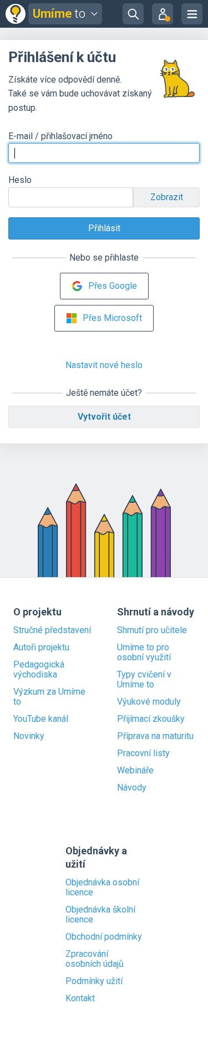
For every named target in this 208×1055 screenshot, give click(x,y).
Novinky (28, 736)
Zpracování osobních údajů (94, 959)
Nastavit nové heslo (104, 365)
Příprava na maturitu (155, 736)
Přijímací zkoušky (151, 719)
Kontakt (80, 998)
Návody (131, 788)
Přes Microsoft (112, 318)
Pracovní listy (143, 753)
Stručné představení (52, 630)
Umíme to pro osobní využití (144, 652)
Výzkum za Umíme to (49, 697)
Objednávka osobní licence (102, 888)
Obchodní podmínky (103, 937)
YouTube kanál (40, 719)
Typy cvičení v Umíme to (144, 680)
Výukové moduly (149, 702)
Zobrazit (166, 197)
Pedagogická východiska (38, 670)
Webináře (135, 771)
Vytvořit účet (104, 416)
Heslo (20, 180)
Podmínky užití (94, 981)
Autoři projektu (41, 648)
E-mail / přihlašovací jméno (60, 136)
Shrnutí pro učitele (152, 630)
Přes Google (112, 286)
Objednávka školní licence (100, 915)
